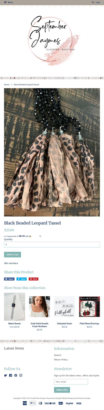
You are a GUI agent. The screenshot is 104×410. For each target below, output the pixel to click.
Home (6, 84)
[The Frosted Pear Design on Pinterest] (15, 376)
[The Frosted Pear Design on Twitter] (5, 376)
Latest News (14, 348)
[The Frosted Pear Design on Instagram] (20, 376)
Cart (97, 2)
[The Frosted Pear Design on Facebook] (10, 376)
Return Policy (61, 359)
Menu (10, 2)
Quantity (8, 239)
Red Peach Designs (83, 398)
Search (57, 355)
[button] (52, 236)
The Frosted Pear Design (36, 398)
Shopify (58, 398)
